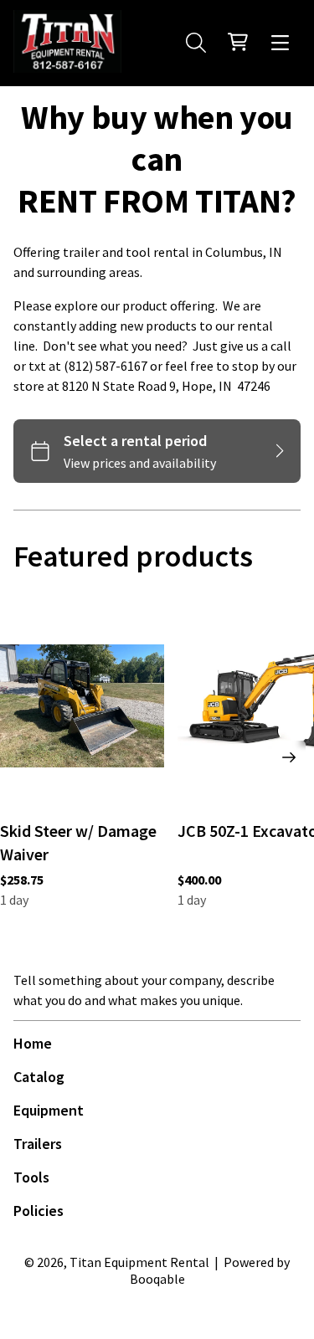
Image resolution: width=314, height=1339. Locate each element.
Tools (31, 1177)
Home (32, 1043)
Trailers (37, 1143)
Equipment (48, 1110)
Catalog (38, 1076)
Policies (38, 1210)
